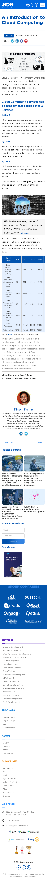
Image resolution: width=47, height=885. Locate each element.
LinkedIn (17, 41)
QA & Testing (9, 671)
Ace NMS (7, 724)
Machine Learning (11, 695)
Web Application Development (17, 654)
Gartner (10, 334)
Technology (8, 768)
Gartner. (25, 233)
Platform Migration (11, 661)
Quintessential (9, 728)
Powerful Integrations (12, 699)
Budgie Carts (9, 717)
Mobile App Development (14, 657)
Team (5, 750)
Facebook (22, 41)
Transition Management (13, 688)
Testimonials (8, 792)
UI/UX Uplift (8, 678)
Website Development (13, 647)
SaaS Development (11, 702)
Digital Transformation (13, 685)
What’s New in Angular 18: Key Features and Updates (34, 509)
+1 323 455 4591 (12, 820)
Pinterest (26, 41)
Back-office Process (12, 668)
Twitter (13, 41)
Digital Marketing (10, 664)
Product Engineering (12, 650)
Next (40, 442)
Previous (9, 442)
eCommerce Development (14, 675)
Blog (5, 789)
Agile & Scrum (9, 779)
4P (4, 772)
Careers (6, 746)
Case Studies (8, 786)
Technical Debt (9, 692)
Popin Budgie (9, 721)
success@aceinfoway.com (17, 825)
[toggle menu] (42, 5)
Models (6, 775)
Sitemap (6, 796)
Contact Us (8, 753)
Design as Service (11, 681)
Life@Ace (7, 743)
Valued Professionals (12, 782)
